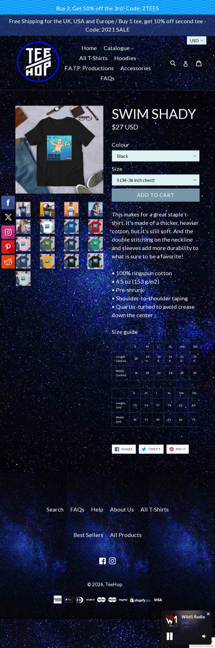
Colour (120, 144)
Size (117, 168)
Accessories (135, 68)
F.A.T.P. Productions (89, 68)
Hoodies (125, 58)
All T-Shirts (93, 58)
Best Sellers (88, 534)
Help (97, 509)
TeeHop (113, 584)
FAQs (107, 78)
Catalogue (117, 47)
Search (55, 509)
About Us (122, 509)
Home (89, 47)
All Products (126, 534)
